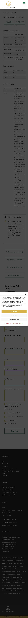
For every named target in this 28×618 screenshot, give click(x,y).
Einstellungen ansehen (14, 319)
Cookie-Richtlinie (7, 323)
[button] (26, 294)
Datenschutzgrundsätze (17, 323)
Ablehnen (14, 315)
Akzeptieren (14, 311)
